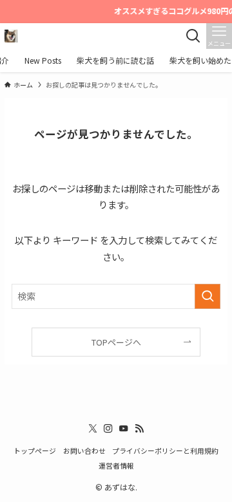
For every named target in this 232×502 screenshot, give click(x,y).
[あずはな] (11, 36)
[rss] (139, 428)
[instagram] (108, 428)
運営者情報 (116, 465)
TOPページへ (116, 342)
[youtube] (124, 428)
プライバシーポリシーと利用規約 (165, 450)
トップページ (35, 450)
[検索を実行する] (207, 296)
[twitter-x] (93, 428)
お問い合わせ (84, 450)
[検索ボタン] (193, 36)
